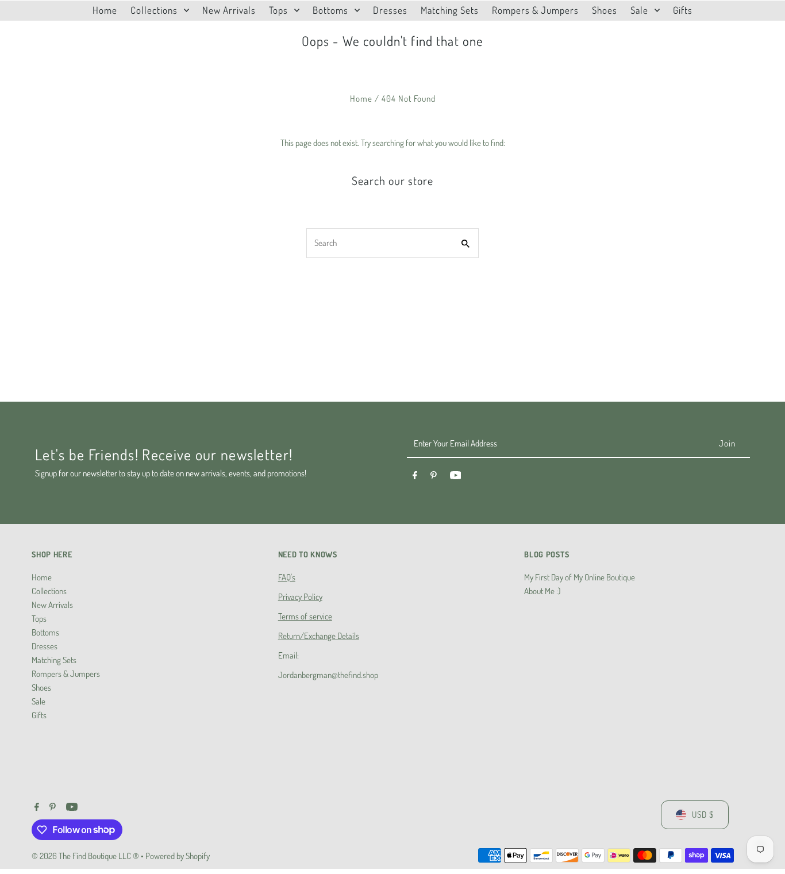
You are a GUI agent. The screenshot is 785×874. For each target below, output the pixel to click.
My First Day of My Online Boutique (579, 577)
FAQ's (286, 577)
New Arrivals (52, 604)
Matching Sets (54, 659)
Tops (39, 618)
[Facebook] (415, 477)
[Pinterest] (433, 477)
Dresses (44, 646)
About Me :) (542, 591)
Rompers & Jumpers (66, 673)
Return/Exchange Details (318, 635)
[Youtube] (455, 477)
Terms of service (305, 616)
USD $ (703, 814)
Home (361, 98)
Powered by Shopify (177, 855)
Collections (49, 591)
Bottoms (45, 632)
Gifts (39, 715)
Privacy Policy (300, 596)
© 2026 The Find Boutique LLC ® (86, 855)
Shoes (41, 687)
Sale (38, 701)
